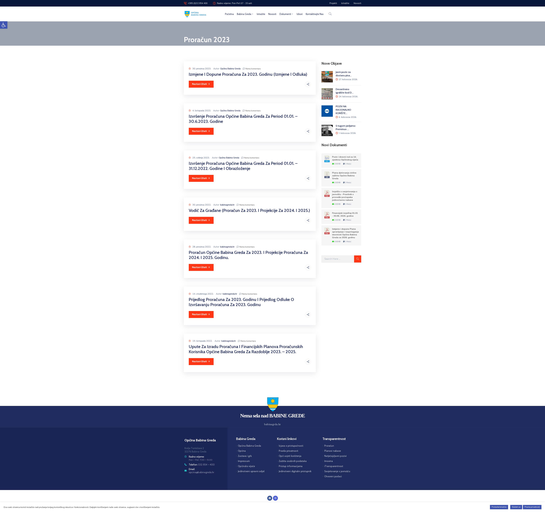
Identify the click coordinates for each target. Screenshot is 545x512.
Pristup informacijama (290, 466)
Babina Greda (244, 14)
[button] (3, 25)
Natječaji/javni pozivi (335, 456)
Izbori (300, 14)
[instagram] (275, 498)
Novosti (272, 14)
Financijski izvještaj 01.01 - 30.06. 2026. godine (345, 214)
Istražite (261, 14)
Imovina (328, 461)
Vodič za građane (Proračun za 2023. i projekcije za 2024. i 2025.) (249, 210)
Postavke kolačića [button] (499, 507)
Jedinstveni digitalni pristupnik (295, 471)
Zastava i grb (245, 456)
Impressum (244, 461)
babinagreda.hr (227, 204)
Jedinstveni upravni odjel (251, 471)
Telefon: (202, 464)
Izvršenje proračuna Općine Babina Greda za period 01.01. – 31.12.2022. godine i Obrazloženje (243, 166)
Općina (242, 450)
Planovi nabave (332, 450)
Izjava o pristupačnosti (291, 445)
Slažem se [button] (516, 507)
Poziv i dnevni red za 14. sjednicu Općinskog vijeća (345, 158)
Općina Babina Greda (230, 68)
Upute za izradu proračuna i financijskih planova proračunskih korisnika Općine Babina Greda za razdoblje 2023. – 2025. (246, 349)
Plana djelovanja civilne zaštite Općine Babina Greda (344, 175)
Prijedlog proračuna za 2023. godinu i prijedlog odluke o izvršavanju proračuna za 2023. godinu (241, 302)
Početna (229, 14)
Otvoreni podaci (333, 476)
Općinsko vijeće (246, 466)
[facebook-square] (269, 498)
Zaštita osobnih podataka (293, 461)
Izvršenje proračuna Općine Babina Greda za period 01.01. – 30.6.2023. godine (243, 119)
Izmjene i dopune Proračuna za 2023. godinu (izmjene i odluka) (248, 74)
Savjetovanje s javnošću (337, 471)
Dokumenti (285, 14)
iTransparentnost (333, 466)
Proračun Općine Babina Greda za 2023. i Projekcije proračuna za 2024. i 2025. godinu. (248, 255)
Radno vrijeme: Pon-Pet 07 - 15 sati (234, 3)
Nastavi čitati (199, 84)
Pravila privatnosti (288, 450)
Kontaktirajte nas (315, 14)
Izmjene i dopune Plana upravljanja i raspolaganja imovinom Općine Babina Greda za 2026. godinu (345, 233)
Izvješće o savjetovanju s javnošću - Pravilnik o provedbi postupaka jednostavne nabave (344, 195)
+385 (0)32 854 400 (197, 3)
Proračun (329, 445)
